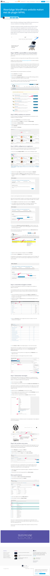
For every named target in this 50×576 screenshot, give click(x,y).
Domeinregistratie (7, 557)
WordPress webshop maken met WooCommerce (23, 558)
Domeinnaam (32, 1)
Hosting (28, 1)
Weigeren (37, 573)
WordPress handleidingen (6, 556)
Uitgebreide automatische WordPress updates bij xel (25, 555)
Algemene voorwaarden (33, 568)
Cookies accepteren (42, 573)
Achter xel (38, 1)
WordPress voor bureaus (6, 552)
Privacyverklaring (27, 568)
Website (17, 1)
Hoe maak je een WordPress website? (23, 552)
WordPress (23, 1)
